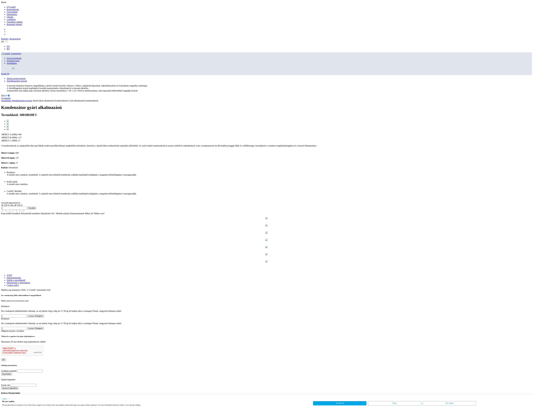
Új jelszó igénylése (9, 388)
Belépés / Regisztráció (11, 39)
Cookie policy (13, 285)
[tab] (3, 211)
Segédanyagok (13, 61)
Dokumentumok (77, 213)
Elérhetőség (12, 14)
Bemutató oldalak (14, 24)
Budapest (35, 316)
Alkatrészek (45, 213)
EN (8, 46)
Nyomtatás (6, 98)
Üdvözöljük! (12, 12)
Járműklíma (12, 63)
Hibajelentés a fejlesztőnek (18, 283)
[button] (6, 398)
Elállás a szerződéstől (16, 280)
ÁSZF (9, 275)
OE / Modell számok (60, 213)
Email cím (5, 385)
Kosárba (31, 208)
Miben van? (99, 213)
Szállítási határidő (9, 371)
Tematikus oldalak (15, 22)
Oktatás (10, 17)
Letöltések (11, 19)
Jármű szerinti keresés (16, 78)
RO (8, 49)
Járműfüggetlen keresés (17, 81)
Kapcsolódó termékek (10, 213)
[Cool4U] (11, 7)
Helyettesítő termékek (30, 213)
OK (3, 360)
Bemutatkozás (13, 9)
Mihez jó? (89, 213)
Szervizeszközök (14, 58)
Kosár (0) (5, 74)
